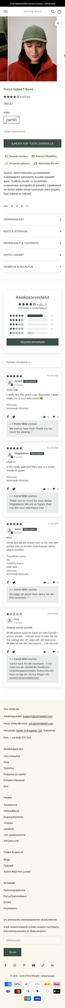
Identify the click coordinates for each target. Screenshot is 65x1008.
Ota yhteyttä (12, 756)
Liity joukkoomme (14, 834)
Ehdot (7, 902)
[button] (12, 96)
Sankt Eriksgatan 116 (29, 730)
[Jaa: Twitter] (17, 206)
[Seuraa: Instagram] (15, 965)
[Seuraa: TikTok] (43, 965)
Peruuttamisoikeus (15, 896)
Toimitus (9, 768)
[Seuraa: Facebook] (5, 965)
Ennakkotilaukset (14, 780)
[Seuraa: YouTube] (33, 965)
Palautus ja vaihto (15, 774)
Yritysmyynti (11, 840)
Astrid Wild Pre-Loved (17, 871)
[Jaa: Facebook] (11, 206)
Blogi (7, 859)
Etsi (6, 786)
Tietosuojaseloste (14, 890)
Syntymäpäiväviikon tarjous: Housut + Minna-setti (32, 3)
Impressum (10, 908)
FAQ (6, 762)
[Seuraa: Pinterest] (24, 965)
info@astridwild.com (41, 723)
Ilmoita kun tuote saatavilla (32, 143)
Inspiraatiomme (13, 816)
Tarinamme (10, 804)
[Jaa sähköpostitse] (27, 206)
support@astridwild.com (24, 677)
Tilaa (12, 952)
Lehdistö (9, 828)
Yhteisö (8, 822)
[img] (14, 376)
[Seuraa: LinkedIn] (52, 965)
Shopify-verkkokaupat (43, 976)
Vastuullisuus (11, 810)
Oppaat (8, 865)
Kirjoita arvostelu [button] (32, 342)
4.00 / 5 (42, 304)
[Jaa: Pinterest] (22, 206)
